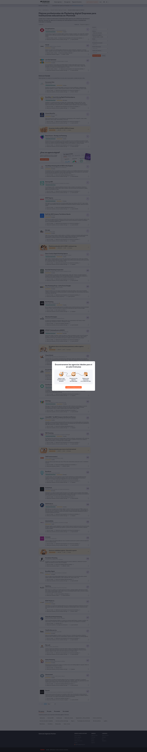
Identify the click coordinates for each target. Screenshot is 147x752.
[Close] (93, 362)
